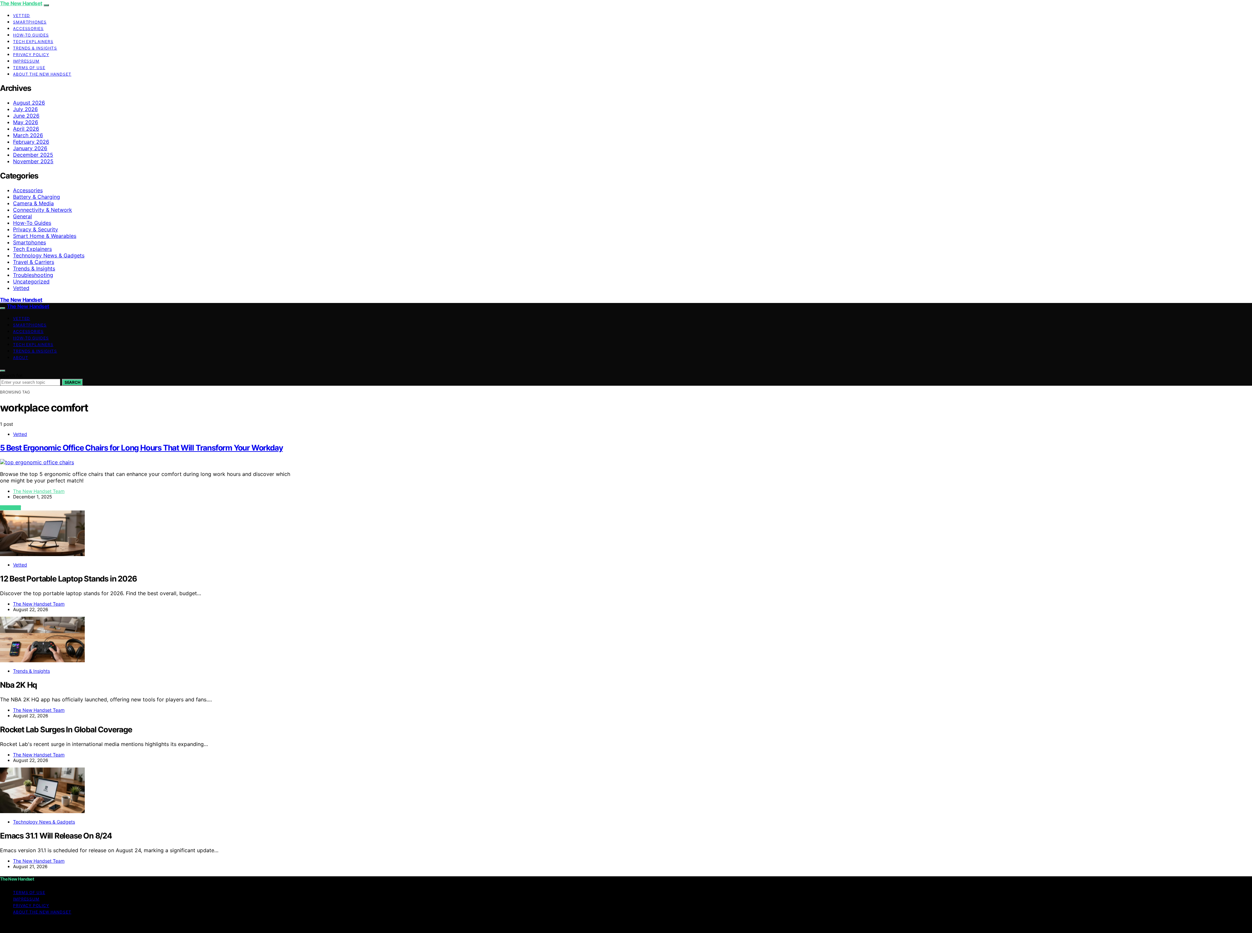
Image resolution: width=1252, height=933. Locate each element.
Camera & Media (33, 203)
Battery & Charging (36, 197)
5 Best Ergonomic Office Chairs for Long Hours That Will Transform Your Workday (141, 447)
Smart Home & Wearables (44, 236)
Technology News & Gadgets (48, 255)
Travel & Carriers (33, 262)
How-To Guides (31, 35)
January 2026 (30, 148)
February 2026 (31, 141)
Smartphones (30, 22)
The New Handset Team (39, 491)
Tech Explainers (33, 41)
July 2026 (25, 109)
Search (72, 382)
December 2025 (33, 154)
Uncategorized (31, 281)
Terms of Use (29, 67)
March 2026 (28, 135)
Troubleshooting (33, 275)
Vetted (21, 15)
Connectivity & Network (42, 210)
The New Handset (21, 3)
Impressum (26, 61)
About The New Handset (42, 74)
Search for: (11, 375)
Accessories (28, 28)
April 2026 (26, 128)
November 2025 (33, 161)
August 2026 (29, 102)
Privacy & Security (35, 229)
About (20, 357)
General (22, 216)
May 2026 (25, 122)
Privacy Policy (31, 54)
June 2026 (26, 115)
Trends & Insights (35, 48)
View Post (10, 507)
